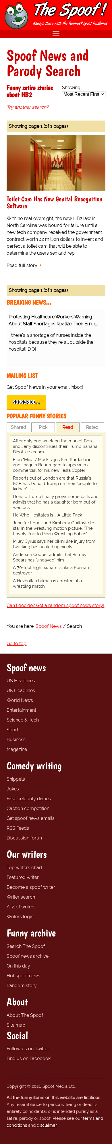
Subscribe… (26, 402)
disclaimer (47, 1125)
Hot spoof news (23, 975)
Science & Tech (23, 720)
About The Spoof (25, 1015)
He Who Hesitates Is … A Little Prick (47, 515)
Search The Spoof (26, 946)
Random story (22, 985)
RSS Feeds (18, 828)
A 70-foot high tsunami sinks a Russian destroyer (51, 570)
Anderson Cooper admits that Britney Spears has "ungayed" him (49, 557)
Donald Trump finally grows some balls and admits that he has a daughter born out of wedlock (56, 502)
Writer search (21, 897)
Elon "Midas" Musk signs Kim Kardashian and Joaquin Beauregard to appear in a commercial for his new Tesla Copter (52, 465)
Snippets (16, 779)
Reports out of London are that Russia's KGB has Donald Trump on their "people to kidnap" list (55, 484)
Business (16, 739)
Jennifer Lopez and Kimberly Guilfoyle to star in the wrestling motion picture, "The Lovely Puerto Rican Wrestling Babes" (53, 528)
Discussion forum (25, 838)
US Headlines (21, 680)
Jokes (13, 789)
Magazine (17, 749)
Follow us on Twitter (28, 1048)
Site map (16, 1025)
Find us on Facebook (29, 1058)
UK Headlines (21, 690)
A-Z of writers (21, 907)
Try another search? (28, 107)
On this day (18, 966)
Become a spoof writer (31, 887)
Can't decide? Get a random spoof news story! (55, 605)
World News (20, 700)
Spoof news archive (28, 956)
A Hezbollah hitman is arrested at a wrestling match (47, 583)
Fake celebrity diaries (29, 798)
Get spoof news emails (31, 818)
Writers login (20, 916)
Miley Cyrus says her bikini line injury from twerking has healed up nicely (54, 544)
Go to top (16, 643)
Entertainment (21, 710)
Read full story (22, 265)
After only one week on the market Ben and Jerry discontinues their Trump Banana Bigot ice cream (55, 446)
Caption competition (28, 808)
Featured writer (23, 877)
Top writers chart (24, 867)
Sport (12, 729)
